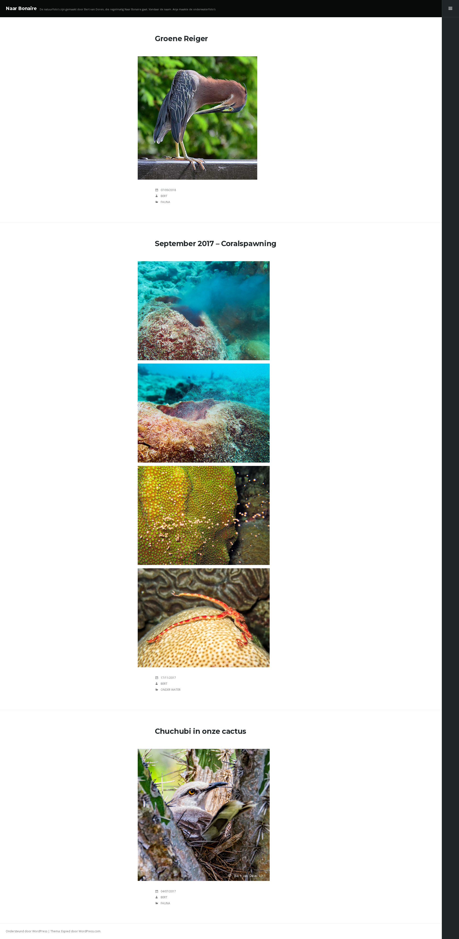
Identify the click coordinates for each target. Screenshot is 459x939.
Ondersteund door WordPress (26, 931)
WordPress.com (89, 931)
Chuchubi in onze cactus (200, 731)
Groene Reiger (181, 38)
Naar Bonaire (21, 8)
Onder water (170, 690)
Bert (164, 196)
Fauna (165, 202)
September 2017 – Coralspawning (215, 243)
